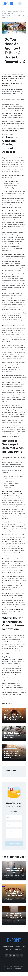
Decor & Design (12, 922)
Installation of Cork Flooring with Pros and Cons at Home (13, 717)
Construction (17, 875)
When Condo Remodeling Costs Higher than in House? (14, 893)
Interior (22, 922)
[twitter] (10, 955)
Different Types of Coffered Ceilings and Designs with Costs (14, 915)
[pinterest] (17, 955)
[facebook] (6, 955)
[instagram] (14, 955)
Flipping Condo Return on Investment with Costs (14, 870)
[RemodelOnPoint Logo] (7, 2)
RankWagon (18, 968)
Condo (11, 875)
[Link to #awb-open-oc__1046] (19, 3)
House (10, 877)
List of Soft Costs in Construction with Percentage (12, 735)
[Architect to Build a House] (14, 22)
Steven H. (21, 66)
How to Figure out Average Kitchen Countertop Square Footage (12, 754)
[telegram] (21, 955)
